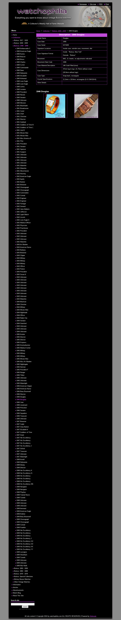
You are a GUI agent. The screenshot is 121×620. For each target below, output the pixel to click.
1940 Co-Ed (20, 65)
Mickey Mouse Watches (22, 579)
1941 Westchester (22, 171)
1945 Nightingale (22, 364)
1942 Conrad (20, 195)
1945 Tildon (20, 375)
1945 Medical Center (23, 348)
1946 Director (21, 394)
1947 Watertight (21, 457)
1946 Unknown (21, 419)
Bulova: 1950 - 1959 (21, 568)
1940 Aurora (20, 54)
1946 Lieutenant (21, 405)
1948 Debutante (21, 462)
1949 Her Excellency (23, 530)
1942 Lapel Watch (22, 214)
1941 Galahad (21, 122)
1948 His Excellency (23, 476)
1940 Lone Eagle (22, 81)
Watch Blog (17, 593)
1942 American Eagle (23, 176)
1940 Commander (22, 67)
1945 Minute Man (22, 359)
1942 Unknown (21, 233)
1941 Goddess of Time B (25, 125)
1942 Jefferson (21, 212)
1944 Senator (21, 321)
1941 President (21, 144)
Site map (93, 4)
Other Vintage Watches (22, 582)
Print (107, 4)
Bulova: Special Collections (23, 576)
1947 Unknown (21, 454)
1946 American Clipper (24, 386)
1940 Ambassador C (23, 48)
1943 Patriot (20, 269)
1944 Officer (20, 315)
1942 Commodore (22, 193)
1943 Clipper (20, 255)
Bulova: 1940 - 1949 (59, 31)
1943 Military (20, 258)
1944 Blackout (21, 302)
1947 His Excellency (23, 440)
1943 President (21, 272)
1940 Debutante (21, 73)
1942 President (21, 231)
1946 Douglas (21, 397)
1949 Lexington (21, 552)
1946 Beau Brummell (23, 391)
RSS (100, 4)
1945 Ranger (20, 372)
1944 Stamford (21, 323)
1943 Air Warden (22, 244)
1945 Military (20, 350)
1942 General (21, 206)
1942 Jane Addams (23, 209)
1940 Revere (20, 95)
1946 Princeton (21, 408)
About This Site (18, 595)
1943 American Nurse (23, 247)
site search (22, 609)
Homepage (83, 4)
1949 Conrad (20, 525)
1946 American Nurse (23, 389)
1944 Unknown (21, 326)
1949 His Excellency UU (24, 541)
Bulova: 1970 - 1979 (21, 574)
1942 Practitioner (22, 228)
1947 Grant (20, 435)
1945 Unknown (21, 378)
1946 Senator (21, 410)
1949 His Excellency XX (24, 546)
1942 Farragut (21, 204)
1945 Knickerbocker (23, 345)
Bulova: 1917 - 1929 (21, 40)
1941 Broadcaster (22, 108)
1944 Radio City (21, 318)
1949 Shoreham (21, 555)
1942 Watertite (21, 242)
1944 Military (20, 307)
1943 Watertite (21, 299)
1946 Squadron (21, 413)
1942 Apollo (20, 179)
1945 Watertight (21, 383)
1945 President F (22, 370)
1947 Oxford (20, 448)
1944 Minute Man (22, 310)
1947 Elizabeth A (22, 429)
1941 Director (21, 119)
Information (17, 585)
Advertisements (18, 590)
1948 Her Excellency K (24, 470)
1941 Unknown (21, 155)
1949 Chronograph (22, 519)
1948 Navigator (21, 487)
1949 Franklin (21, 527)
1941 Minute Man (22, 133)
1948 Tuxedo (20, 497)
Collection (46, 31)
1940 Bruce (20, 59)
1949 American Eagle (23, 511)
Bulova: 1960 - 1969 (21, 571)
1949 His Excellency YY (24, 549)
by (28, 609)
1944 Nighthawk (21, 312)
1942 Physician (21, 225)
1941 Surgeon (21, 152)
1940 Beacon (20, 57)
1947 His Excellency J (24, 446)
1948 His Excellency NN (24, 484)
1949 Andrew (20, 514)
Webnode (93, 616)
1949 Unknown (21, 560)
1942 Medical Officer (23, 223)
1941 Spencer (21, 149)
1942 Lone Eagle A (22, 220)
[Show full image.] (55, 106)
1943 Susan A (21, 274)
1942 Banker (20, 182)
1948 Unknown (21, 500)
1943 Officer (20, 266)
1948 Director (21, 467)
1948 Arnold (20, 459)
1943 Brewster (21, 253)
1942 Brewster (21, 185)
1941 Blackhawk (22, 106)
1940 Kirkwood (21, 78)
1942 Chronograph (22, 187)
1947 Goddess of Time (24, 432)
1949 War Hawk (21, 566)
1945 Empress (21, 342)
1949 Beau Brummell (23, 516)
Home (38, 31)
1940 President (21, 92)
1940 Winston (21, 103)
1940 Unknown (21, 100)
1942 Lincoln (20, 217)
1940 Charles (20, 62)
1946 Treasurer (21, 416)
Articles (15, 587)
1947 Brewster (21, 421)
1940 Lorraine (21, 89)
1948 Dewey (20, 465)
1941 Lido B (20, 130)
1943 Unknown (21, 277)
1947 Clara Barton (22, 427)
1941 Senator (21, 146)
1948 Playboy (21, 492)
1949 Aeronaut (21, 508)
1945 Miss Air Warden (23, 361)
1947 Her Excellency (23, 438)
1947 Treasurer (21, 451)
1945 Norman (21, 367)
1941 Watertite (21, 165)
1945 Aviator (20, 334)
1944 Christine (21, 304)
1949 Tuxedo (20, 557)
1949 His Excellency (23, 536)
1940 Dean (20, 70)
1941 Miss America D (23, 138)
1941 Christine (21, 116)
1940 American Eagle (23, 51)
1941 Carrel (20, 111)
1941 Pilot (19, 141)
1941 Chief (20, 114)
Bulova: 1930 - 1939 (21, 43)
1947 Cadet (20, 424)
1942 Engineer (21, 198)
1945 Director (21, 337)
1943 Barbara (21, 250)
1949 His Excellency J (24, 538)
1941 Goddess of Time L (24, 127)
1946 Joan (20, 402)
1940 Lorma (20, 87)
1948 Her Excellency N (24, 473)
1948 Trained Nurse (23, 495)
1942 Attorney (21, 174)
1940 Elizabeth (21, 76)
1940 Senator (21, 97)
